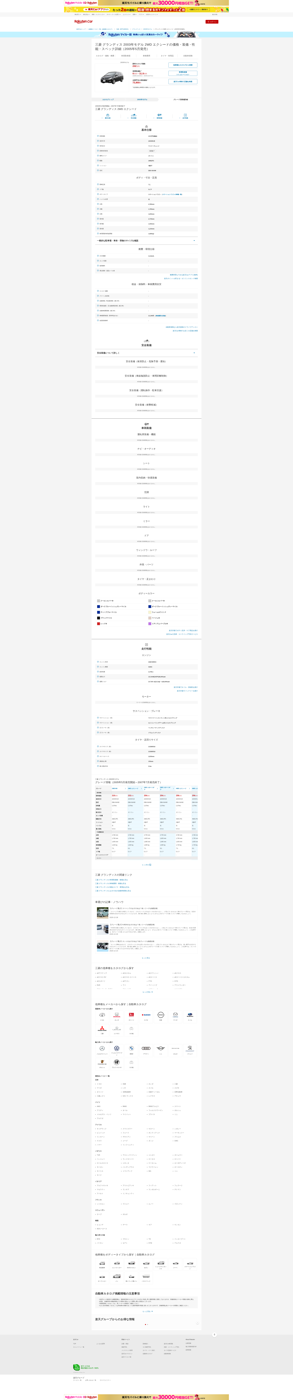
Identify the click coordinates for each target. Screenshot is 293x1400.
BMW (125, 1106)
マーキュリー (179, 1133)
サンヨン (177, 1225)
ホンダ (151, 1084)
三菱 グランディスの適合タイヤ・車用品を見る (112, 887)
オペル (125, 1110)
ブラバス (152, 1114)
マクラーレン (153, 1167)
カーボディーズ (180, 1163)
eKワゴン (126, 981)
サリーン (152, 1137)
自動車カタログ (147, 1353)
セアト (125, 1243)
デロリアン (127, 1137)
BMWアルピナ (154, 1106)
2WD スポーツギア (149, 788)
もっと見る (145, 865)
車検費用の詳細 (160, 316)
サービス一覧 (77, 1380)
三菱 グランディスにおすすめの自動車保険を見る (113, 891)
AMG (98, 1106)
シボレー (177, 1129)
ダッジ (151, 1141)
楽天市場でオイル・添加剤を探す (186, 687)
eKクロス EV (101, 977)
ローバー (177, 1159)
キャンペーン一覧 (78, 1347)
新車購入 (145, 1344)
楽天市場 (214, 14)
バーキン (100, 1243)
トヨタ (99, 1084)
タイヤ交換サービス (170, 1350)
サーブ (99, 1214)
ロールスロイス (102, 1163)
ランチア (126, 1189)
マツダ (99, 1088)
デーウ (125, 1225)
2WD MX (114, 788)
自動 (188, 56)
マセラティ (101, 1189)
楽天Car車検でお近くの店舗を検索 (185, 331)
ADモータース (102, 1229)
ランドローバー (128, 1159)
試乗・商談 (125, 1344)
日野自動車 (178, 1092)
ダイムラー (178, 1155)
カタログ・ (105, 56)
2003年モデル (147, 29)
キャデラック (101, 1129)
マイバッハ (127, 1114)
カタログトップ (108, 99)
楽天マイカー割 (126, 1357)
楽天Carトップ (81, 29)
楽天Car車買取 (168, 1344)
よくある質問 (100, 1344)
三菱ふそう (101, 1096)
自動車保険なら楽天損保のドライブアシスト (182, 327)
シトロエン (101, 1204)
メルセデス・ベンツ (104, 1114)
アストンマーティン (130, 1155)
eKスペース (153, 977)
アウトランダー (180, 985)
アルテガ (100, 1118)
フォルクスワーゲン (156, 1110)
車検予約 (124, 1347)
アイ (124, 985)
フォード (126, 1133)
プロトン (126, 1239)
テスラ (99, 1141)
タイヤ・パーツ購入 (149, 1350)
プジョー (126, 1204)
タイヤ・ (167, 56)
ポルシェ (177, 1110)
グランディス (136, 29)
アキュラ (177, 1096)
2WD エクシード (133, 788)
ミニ (176, 1114)
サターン (152, 1129)
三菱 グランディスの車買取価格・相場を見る (111, 880)
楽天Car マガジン (127, 1353)
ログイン (213, 22)
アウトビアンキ (128, 1185)
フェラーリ (178, 1185)
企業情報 (188, 1343)
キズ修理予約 (147, 1347)
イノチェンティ (128, 1193)
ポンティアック (154, 1133)
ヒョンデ (100, 1225)
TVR (98, 1155)
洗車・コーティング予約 (171, 1347)
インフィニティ (128, 1145)
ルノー (151, 1204)
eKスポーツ (101, 981)
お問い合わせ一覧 (90, 1380)
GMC (176, 1141)
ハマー (99, 1145)
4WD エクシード (181, 788)
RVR (98, 985)
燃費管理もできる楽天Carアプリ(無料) (184, 275)
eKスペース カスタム (182, 977)
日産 (124, 1084)
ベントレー (101, 1159)
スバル (151, 1088)
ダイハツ (100, 1092)
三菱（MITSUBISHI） (122, 29)
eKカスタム (127, 973)
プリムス (177, 1137)
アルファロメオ (102, 1185)
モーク (99, 1175)
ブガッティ (178, 1204)
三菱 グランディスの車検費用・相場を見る (110, 883)
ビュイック (101, 1133)
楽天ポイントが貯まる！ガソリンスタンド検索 (181, 278)
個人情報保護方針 (191, 1346)
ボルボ (125, 1214)
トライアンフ (127, 1171)
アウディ (100, 1110)
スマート (177, 1106)
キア (150, 1225)
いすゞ (125, 1088)
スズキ (176, 1088)
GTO (176, 981)
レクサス (152, 1096)
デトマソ (177, 1189)
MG (150, 1171)
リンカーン (101, 1137)
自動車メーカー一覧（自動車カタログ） (100, 29)
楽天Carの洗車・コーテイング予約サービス (182, 634)
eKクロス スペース (129, 977)
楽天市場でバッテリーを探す (187, 691)
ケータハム (153, 1163)
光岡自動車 (127, 1092)
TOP (74, 1344)
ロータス (152, 1159)
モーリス (100, 1171)
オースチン (178, 1167)
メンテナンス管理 (127, 1350)
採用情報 (188, 1350)
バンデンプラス (128, 1167)
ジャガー (152, 1155)
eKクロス (177, 973)
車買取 (125, 56)
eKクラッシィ (154, 973)
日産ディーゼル (154, 1092)
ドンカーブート (180, 1239)
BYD (98, 1239)
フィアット (153, 1185)
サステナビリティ (105, 1380)
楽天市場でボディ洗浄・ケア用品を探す (183, 630)
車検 (146, 56)
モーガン (100, 1167)
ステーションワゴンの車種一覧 (172, 194)
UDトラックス (128, 1096)
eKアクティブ (102, 973)
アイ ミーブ (153, 985)
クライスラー (127, 1129)
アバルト (100, 1193)
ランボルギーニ (154, 1189)
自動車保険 (167, 1353)
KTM (150, 1243)
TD (150, 1239)
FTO (150, 981)
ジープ (125, 1141)
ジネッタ (126, 1163)
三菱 (176, 1084)
